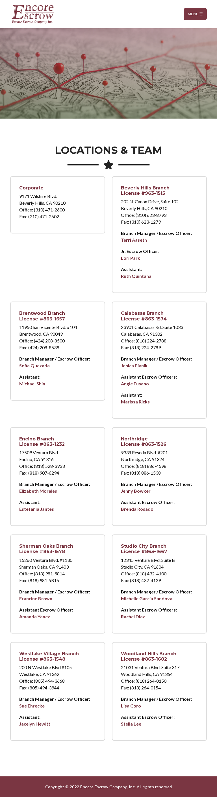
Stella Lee (131, 723)
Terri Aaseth (134, 240)
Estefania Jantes (36, 509)
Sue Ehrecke (32, 705)
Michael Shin (32, 383)
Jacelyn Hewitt (34, 723)
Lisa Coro (131, 705)
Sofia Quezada (34, 365)
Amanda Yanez (34, 616)
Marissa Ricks (135, 401)
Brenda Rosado (137, 509)
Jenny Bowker (136, 491)
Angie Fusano (135, 383)
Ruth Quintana (136, 276)
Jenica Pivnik (134, 365)
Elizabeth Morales (38, 491)
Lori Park (130, 258)
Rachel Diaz (133, 616)
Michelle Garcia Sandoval (147, 598)
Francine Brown (35, 598)
